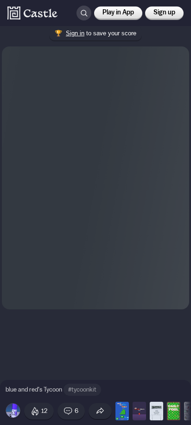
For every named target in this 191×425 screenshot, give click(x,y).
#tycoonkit (82, 389)
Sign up (164, 12)
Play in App (118, 12)
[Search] (83, 13)
